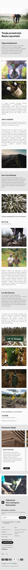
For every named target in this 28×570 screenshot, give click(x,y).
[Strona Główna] (3, 502)
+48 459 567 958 (7, 542)
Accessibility (5, 536)
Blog (16, 527)
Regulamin (11, 522)
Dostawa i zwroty (6, 529)
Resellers (17, 535)
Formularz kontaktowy (7, 547)
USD (3, 554)
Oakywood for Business (20, 529)
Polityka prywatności (7, 534)
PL (7, 554)
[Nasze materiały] (13, 438)
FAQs (3, 527)
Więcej (7, 468)
